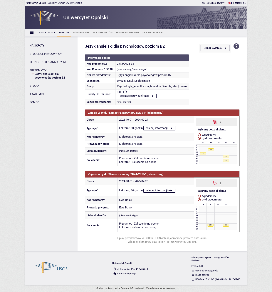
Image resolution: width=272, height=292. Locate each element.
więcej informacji (157, 128)
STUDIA (34, 85)
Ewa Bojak (125, 200)
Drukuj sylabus (213, 48)
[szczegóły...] (220, 121)
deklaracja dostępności (207, 270)
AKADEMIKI (37, 94)
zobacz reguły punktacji (134, 95)
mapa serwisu (202, 275)
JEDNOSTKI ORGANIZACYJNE (48, 62)
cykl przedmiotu (211, 138)
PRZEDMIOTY (38, 70)
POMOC (34, 102)
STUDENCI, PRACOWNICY (46, 54)
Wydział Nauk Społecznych (133, 80)
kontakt (199, 266)
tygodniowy (208, 134)
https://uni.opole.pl (126, 273)
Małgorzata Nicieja (130, 136)
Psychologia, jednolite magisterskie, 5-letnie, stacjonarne (152, 86)
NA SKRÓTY (37, 45)
